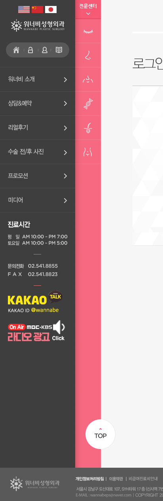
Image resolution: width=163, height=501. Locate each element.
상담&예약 (37, 103)
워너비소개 (37, 79)
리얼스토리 (37, 128)
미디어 (37, 200)
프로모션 (37, 176)
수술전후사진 (37, 152)
